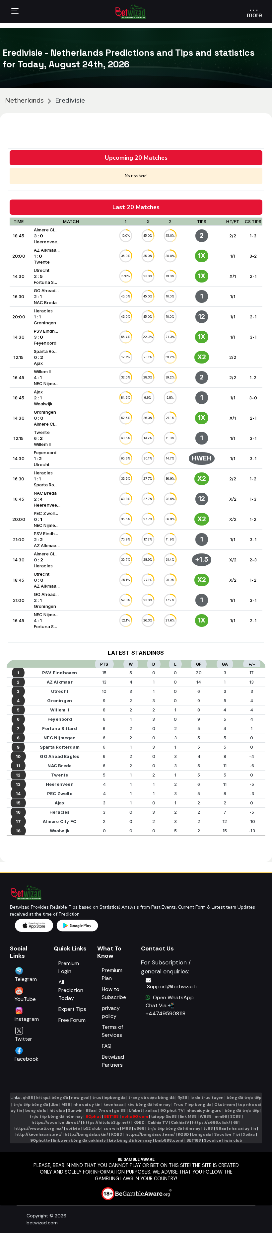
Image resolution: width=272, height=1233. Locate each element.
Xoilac (249, 1134)
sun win (111, 1128)
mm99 (221, 1116)
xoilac (151, 1110)
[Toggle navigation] (15, 12)
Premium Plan (112, 974)
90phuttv (40, 1140)
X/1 (233, 276)
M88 (65, 1104)
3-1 (253, 337)
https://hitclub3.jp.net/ (106, 1122)
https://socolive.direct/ (56, 1122)
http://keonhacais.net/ (38, 1134)
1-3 (253, 235)
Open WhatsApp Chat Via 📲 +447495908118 (170, 1005)
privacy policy (111, 1012)
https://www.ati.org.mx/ (38, 1128)
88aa (91, 1110)
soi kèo (73, 1128)
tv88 (208, 1128)
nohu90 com (135, 1116)
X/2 (233, 499)
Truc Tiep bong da (192, 1104)
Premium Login (68, 967)
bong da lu (35, 1110)
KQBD (139, 1122)
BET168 (112, 1116)
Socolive (212, 1140)
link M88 (188, 1116)
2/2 (233, 235)
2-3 (253, 559)
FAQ (106, 1045)
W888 (206, 1116)
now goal (80, 1097)
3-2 (253, 256)
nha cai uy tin (87, 1104)
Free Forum (72, 1020)
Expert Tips (72, 1009)
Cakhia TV (158, 1122)
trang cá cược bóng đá (151, 1097)
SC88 (235, 1116)
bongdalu (201, 1134)
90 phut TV (171, 1110)
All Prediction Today (70, 990)
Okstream (224, 1104)
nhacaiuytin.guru (204, 1110)
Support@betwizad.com (172, 986)
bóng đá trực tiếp (244, 1097)
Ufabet (135, 1110)
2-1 (253, 276)
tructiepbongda (108, 1097)
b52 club (92, 1128)
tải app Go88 (164, 1116)
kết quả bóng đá (52, 1097)
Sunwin (75, 1110)
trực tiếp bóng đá (31, 1104)
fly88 (182, 1097)
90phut (93, 1116)
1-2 (253, 377)
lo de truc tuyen (207, 1097)
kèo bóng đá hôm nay (148, 1104)
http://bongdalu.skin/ (86, 1134)
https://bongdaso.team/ (150, 1134)
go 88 (120, 1110)
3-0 (253, 397)
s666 (139, 1128)
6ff (235, 1122)
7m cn (105, 1110)
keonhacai (113, 1104)
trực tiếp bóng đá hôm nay (56, 1116)
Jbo (54, 1104)
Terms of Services (112, 1031)
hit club (57, 1110)
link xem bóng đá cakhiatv (79, 1140)
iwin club (233, 1140)
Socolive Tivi (227, 1134)
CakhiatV (180, 1122)
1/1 (233, 256)
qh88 (28, 1097)
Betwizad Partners (113, 1060)
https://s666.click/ (211, 1122)
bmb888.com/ (169, 1140)
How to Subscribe (114, 993)
